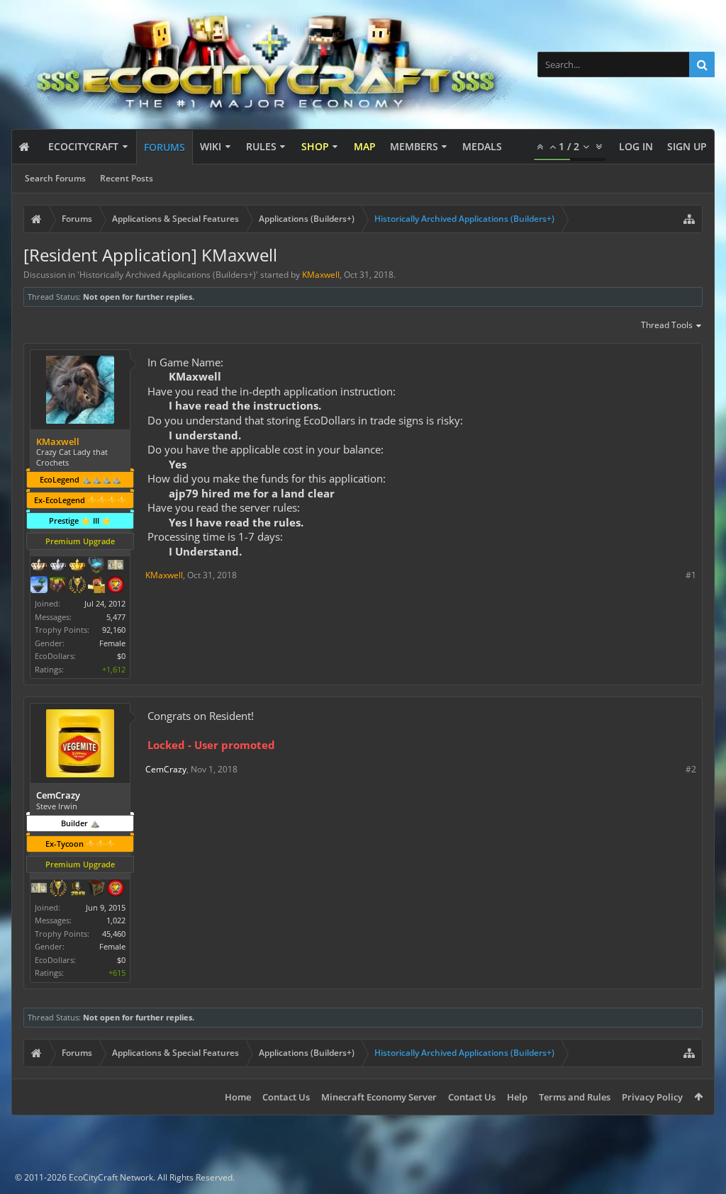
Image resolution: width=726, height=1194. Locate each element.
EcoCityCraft (83, 146)
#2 (691, 769)
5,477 (115, 617)
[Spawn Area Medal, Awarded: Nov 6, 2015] (96, 586)
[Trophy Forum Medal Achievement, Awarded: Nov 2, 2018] (115, 889)
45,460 (113, 933)
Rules (261, 146)
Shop (315, 146)
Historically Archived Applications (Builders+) (167, 275)
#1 (691, 575)
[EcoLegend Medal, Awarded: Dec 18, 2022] (77, 566)
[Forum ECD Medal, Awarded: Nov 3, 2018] (39, 889)
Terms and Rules (574, 1097)
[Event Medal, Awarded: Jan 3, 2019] (58, 889)
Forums (164, 147)
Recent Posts (126, 178)
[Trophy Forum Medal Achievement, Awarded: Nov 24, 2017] (115, 586)
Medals (482, 146)
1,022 (115, 920)
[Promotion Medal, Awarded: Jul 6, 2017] (96, 889)
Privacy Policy (652, 1097)
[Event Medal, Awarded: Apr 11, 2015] (77, 586)
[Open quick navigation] (689, 218)
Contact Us (286, 1097)
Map (365, 146)
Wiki (210, 146)
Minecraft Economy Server (379, 1097)
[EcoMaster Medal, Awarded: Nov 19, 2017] (58, 566)
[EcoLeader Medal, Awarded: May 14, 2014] (39, 566)
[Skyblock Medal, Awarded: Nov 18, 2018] (39, 586)
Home (238, 1097)
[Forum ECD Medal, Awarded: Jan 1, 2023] (115, 566)
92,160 (113, 629)
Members (414, 146)
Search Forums (55, 178)
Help (517, 1097)
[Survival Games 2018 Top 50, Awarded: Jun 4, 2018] (77, 889)
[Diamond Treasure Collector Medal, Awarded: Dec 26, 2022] (96, 566)
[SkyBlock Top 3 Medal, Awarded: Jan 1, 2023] (58, 586)
